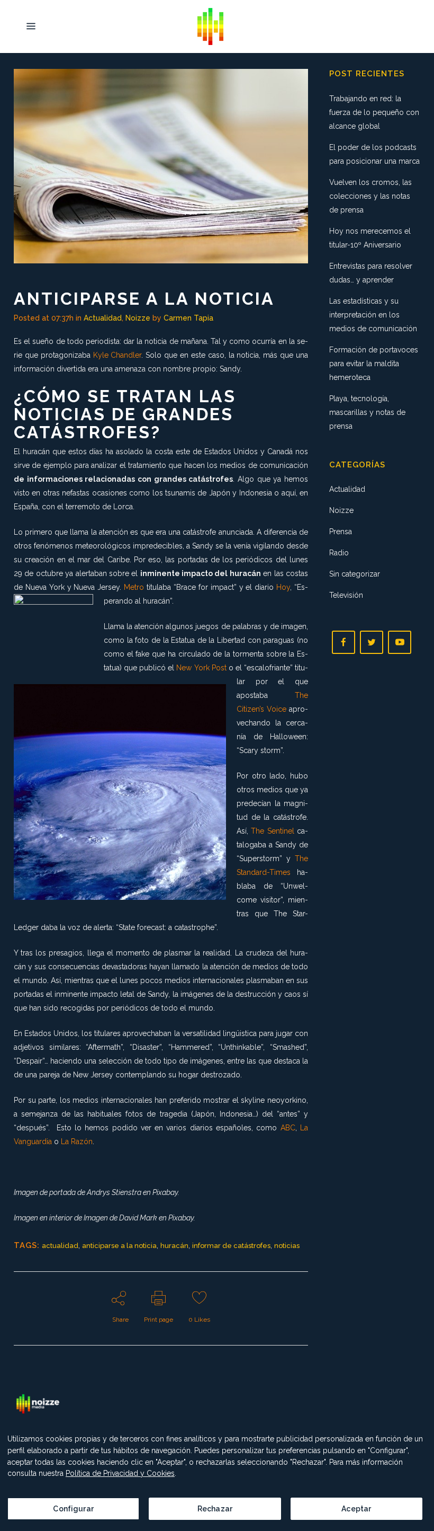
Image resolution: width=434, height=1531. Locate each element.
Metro (134, 587)
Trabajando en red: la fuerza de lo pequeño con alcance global (374, 112)
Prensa (340, 531)
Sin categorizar (354, 574)
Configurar (73, 1509)
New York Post (201, 667)
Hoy (283, 587)
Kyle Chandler (117, 355)
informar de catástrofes (231, 1246)
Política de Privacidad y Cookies (120, 1473)
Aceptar (356, 1509)
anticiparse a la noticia (119, 1246)
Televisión (346, 595)
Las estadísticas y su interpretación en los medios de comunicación (373, 315)
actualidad (60, 1246)
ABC (288, 1127)
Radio (339, 552)
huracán (174, 1246)
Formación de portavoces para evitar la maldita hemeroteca (373, 364)
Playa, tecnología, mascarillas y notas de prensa (367, 412)
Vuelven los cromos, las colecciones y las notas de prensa (370, 196)
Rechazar (214, 1509)
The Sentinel (272, 831)
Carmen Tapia (188, 318)
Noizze (137, 318)
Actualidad (103, 318)
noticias (287, 1246)
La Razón (77, 1141)
